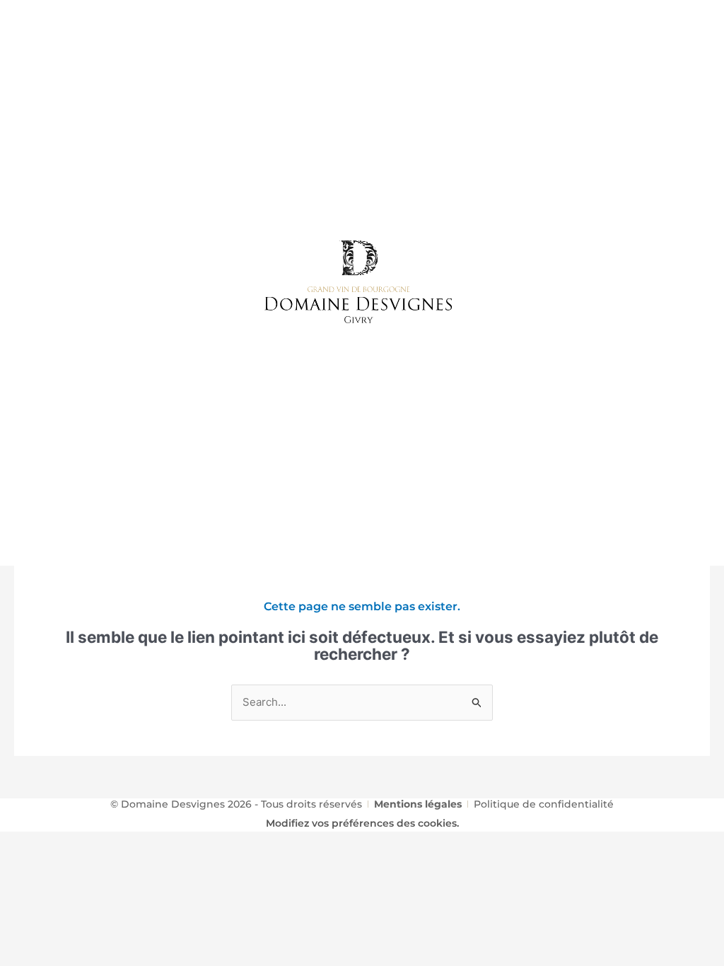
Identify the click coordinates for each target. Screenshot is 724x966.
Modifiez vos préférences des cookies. (362, 823)
